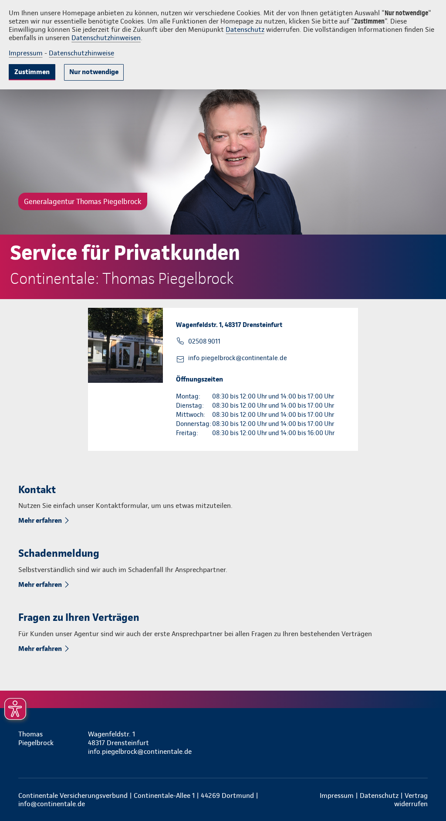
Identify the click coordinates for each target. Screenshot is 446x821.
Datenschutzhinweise (81, 53)
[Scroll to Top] (402, 384)
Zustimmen (32, 72)
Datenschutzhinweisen (106, 38)
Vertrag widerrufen (411, 799)
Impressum (26, 53)
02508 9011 (204, 341)
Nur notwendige (93, 72)
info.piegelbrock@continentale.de (237, 358)
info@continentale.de (51, 804)
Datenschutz (245, 29)
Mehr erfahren (40, 520)
